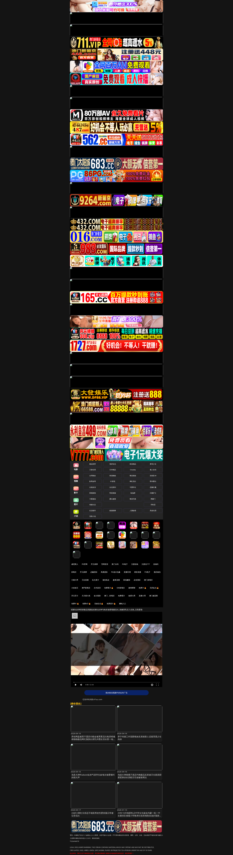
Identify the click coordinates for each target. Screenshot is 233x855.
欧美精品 (133, 464)
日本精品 (112, 470)
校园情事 (112, 510)
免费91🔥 (75, 603)
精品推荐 (92, 464)
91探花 (112, 481)
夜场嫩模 (126, 580)
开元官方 (74, 596)
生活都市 (92, 510)
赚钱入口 (122, 603)
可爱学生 (133, 487)
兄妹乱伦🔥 (98, 603)
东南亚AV (153, 476)
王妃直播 (85, 580)
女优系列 (112, 487)
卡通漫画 (92, 499)
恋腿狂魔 (153, 487)
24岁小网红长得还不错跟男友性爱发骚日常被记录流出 (92, 814)
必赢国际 (93, 572)
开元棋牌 (94, 564)
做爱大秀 (131, 596)
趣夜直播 (116, 580)
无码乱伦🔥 (154, 588)
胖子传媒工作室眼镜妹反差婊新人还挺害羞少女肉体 (140, 738)
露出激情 (112, 499)
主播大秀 (74, 580)
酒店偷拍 (157, 572)
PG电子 (125, 564)
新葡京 (73, 572)
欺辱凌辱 (92, 481)
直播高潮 (127, 572)
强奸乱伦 (112, 464)
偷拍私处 (106, 580)
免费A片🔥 (86, 603)
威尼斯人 (74, 564)
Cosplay (133, 470)
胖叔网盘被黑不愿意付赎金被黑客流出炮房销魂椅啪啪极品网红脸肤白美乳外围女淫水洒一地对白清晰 (93, 739)
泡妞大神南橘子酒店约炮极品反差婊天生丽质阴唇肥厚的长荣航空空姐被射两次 (140, 776)
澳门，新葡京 (109, 596)
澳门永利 (115, 564)
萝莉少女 (153, 464)
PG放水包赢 (115, 572)
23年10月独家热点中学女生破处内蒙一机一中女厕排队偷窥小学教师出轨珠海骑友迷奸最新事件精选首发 (140, 816)
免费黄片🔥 (111, 603)
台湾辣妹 (92, 476)
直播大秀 (142, 596)
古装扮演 (92, 487)
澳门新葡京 (148, 580)
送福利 (155, 564)
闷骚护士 (153, 493)
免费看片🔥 (108, 588)
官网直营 (104, 564)
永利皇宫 (97, 588)
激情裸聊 (131, 588)
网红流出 (133, 481)
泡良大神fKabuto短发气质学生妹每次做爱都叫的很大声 (93, 776)
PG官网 (84, 564)
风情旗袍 (92, 493)
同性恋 (153, 505)
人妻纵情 (133, 510)
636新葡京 (121, 588)
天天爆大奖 (86, 596)
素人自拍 (153, 470)
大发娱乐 (74, 588)
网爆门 (153, 499)
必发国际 (137, 580)
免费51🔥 (142, 588)
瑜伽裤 (132, 493)
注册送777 (146, 564)
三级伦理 (92, 470)
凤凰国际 (104, 572)
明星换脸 (112, 493)
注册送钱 (134, 564)
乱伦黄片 (95, 580)
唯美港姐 (133, 476)
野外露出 (153, 481)
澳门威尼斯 (153, 596)
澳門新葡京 (86, 588)
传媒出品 (92, 505)
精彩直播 (137, 572)
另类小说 (92, 516)
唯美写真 (133, 499)
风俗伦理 (153, 510)
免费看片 (121, 596)
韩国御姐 (112, 476)
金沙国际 (97, 596)
